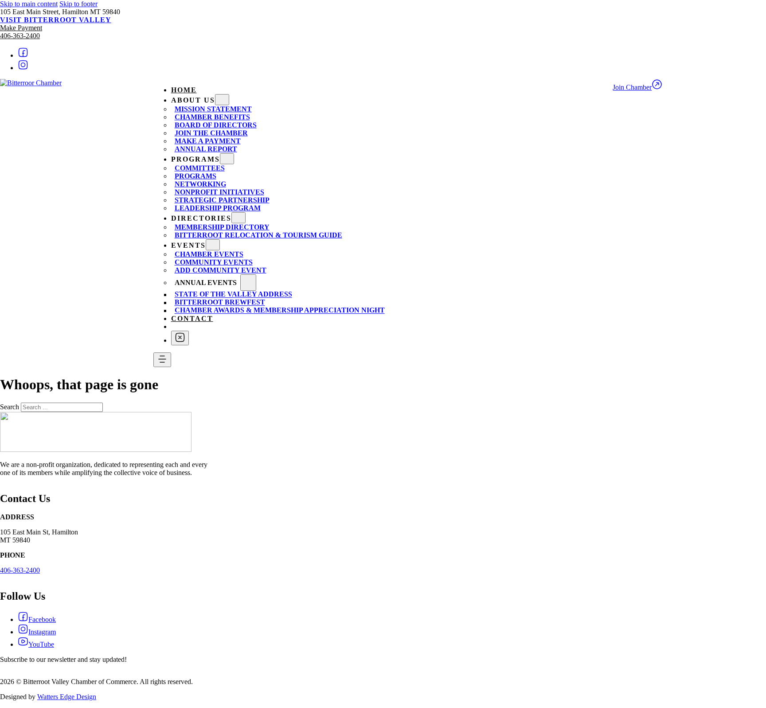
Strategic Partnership (222, 200)
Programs (195, 176)
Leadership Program (218, 208)
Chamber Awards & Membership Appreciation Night (280, 310)
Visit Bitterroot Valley (55, 20)
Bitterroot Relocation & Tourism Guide (258, 235)
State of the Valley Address (233, 294)
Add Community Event (220, 270)
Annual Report (206, 149)
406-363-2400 (20, 36)
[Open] (162, 359)
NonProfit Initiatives (219, 192)
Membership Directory (222, 227)
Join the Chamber (211, 133)
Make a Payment (208, 141)
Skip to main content (29, 4)
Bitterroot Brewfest (220, 302)
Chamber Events (209, 254)
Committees (200, 168)
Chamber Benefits (212, 117)
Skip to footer (78, 4)
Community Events (214, 262)
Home (184, 90)
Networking (200, 184)
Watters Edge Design (66, 696)
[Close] (180, 338)
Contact (192, 318)
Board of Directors (216, 125)
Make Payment (21, 28)
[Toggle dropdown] (222, 99)
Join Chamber (632, 87)
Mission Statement (213, 109)
